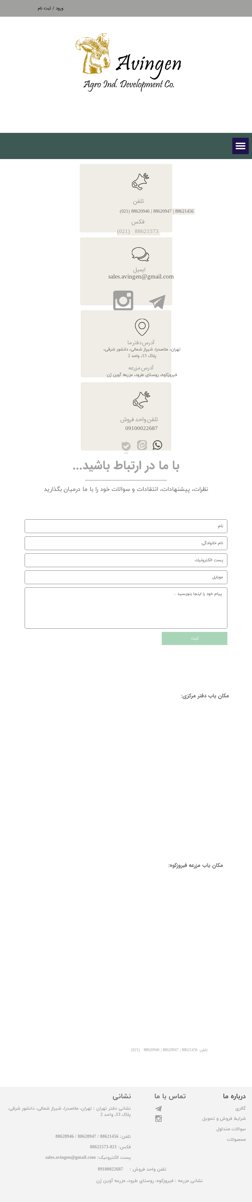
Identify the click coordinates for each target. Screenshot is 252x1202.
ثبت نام (44, 8)
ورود (59, 8)
